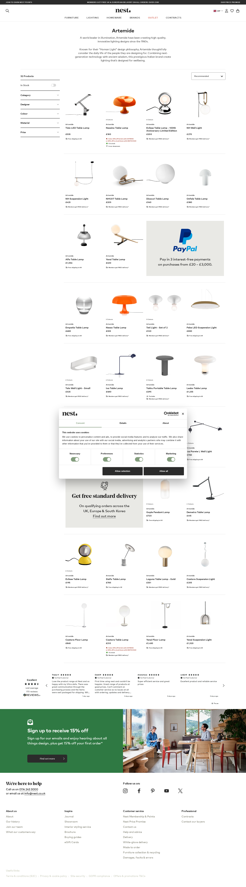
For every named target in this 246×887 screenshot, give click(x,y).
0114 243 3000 (28, 789)
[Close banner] (183, 414)
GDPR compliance (99, 875)
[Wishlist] (232, 10)
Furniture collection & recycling (141, 852)
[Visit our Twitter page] (180, 790)
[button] (46, 685)
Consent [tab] (80, 423)
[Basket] (237, 10)
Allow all (163, 471)
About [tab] (166, 423)
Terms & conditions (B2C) (21, 875)
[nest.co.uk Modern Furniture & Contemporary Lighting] (123, 10)
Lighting (93, 17)
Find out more (104, 516)
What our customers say (20, 831)
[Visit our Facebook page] (139, 790)
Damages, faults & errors (138, 857)
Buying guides (72, 837)
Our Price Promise (230, 2)
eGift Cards (71, 842)
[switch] (107, 459)
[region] (135, 685)
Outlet (153, 17)
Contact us (129, 826)
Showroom (71, 821)
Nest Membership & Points (139, 816)
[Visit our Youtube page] (166, 790)
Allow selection (122, 471)
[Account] (226, 10)
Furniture (72, 17)
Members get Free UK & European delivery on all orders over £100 (123, 2)
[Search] (7, 10)
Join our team (14, 826)
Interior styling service (77, 826)
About (9, 816)
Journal (69, 816)
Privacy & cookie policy (53, 875)
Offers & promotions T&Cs (129, 875)
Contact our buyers (193, 821)
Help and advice (132, 831)
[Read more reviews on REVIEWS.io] (31, 695)
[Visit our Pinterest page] (152, 790)
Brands (135, 17)
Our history (13, 821)
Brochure (69, 831)
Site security (77, 875)
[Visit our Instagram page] (125, 790)
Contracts (173, 17)
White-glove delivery (135, 842)
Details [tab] (123, 423)
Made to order (131, 847)
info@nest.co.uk (34, 793)
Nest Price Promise (134, 821)
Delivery (128, 837)
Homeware (114, 17)
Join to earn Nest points (19, 2)
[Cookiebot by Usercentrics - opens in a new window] (166, 414)
